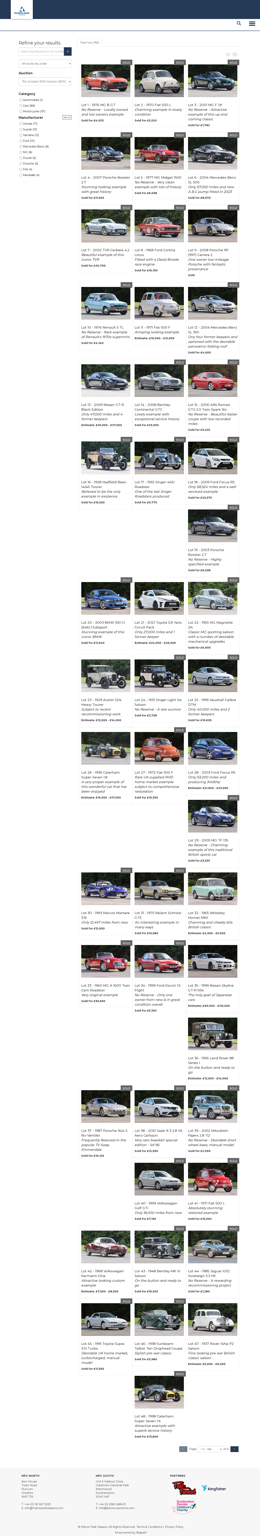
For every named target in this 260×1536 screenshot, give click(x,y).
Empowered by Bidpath (131, 1532)
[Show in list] (229, 54)
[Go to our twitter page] (33, 1520)
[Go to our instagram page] (56, 1520)
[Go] (68, 51)
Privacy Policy (174, 1527)
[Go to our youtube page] (49, 1520)
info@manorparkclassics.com (44, 1508)
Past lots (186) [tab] (89, 42)
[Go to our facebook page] (25, 1520)
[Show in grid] (235, 54)
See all (67, 117)
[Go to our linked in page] (41, 1520)
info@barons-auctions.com (117, 1508)
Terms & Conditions (149, 1527)
